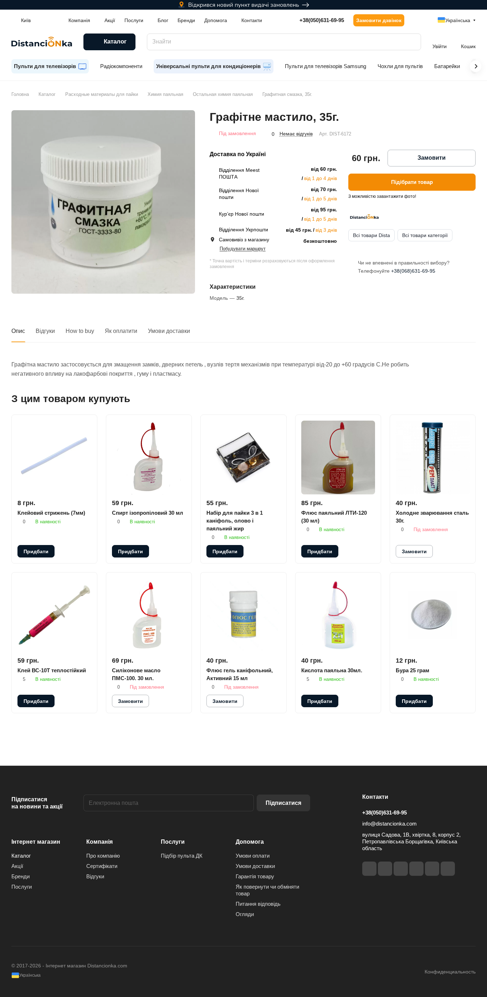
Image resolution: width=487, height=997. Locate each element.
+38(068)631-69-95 (413, 271)
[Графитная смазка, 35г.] (103, 202)
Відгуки (45, 331)
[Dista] (364, 216)
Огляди (245, 914)
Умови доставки (169, 331)
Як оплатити (121, 331)
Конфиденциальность (450, 972)
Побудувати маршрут (243, 248)
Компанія (99, 842)
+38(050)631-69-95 (321, 20)
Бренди (20, 876)
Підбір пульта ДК (182, 856)
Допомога (250, 842)
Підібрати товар (412, 182)
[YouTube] (416, 869)
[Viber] (432, 869)
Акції (17, 866)
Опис (18, 331)
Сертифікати (101, 866)
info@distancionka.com (389, 824)
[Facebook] (369, 869)
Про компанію (103, 856)
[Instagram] (385, 869)
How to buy (80, 331)
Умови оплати (253, 856)
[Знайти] (412, 42)
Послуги (21, 887)
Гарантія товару (255, 876)
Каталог (21, 856)
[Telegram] (401, 869)
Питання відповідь (258, 904)
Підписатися (283, 803)
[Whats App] (448, 869)
